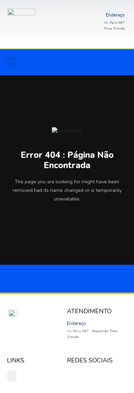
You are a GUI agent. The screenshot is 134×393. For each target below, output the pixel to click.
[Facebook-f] (63, 62)
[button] (11, 62)
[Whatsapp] (95, 62)
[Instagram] (79, 62)
